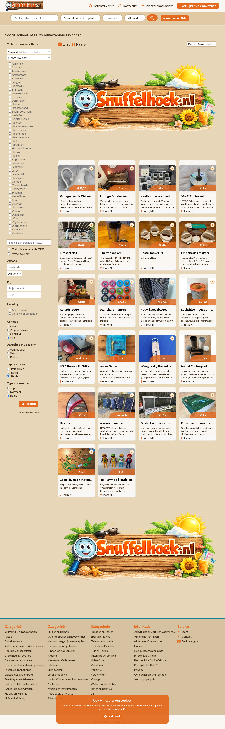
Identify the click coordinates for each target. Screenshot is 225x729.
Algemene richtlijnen (146, 636)
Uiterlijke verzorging (103, 655)
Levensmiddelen (57, 674)
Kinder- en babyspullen (61, 650)
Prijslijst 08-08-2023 (146, 665)
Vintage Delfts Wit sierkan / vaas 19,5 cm (88, 196)
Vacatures (97, 665)
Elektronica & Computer (19, 674)
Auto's (8, 636)
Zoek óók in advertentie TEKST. (28, 249)
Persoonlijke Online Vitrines (151, 660)
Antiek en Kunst (14, 641)
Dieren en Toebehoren (18, 669)
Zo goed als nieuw (20, 330)
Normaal (15, 391)
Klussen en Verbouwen (61, 660)
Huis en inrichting (15, 698)
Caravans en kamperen (18, 660)
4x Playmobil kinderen (116, 480)
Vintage (95, 679)
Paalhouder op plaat (155, 196)
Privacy (138, 669)
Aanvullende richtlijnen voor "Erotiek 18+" (159, 631)
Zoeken (31, 404)
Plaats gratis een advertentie (198, 6)
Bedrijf (14, 372)
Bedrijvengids (190, 641)
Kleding (52, 655)
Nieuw (13, 326)
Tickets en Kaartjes (102, 646)
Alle (12, 337)
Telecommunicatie (102, 641)
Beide (13, 376)
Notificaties (130, 5)
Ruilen (13, 356)
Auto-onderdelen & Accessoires (24, 646)
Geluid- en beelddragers (19, 688)
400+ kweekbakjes (154, 309)
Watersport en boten (103, 684)
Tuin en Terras (99, 650)
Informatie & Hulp (145, 655)
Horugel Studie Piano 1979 (118, 196)
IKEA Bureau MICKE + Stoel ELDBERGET (87, 366)
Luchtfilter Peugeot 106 (197, 309)
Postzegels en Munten (61, 693)
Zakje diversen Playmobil (77, 480)
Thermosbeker (110, 253)
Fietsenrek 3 (68, 253)
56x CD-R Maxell (193, 196)
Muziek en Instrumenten (62, 688)
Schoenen (53, 665)
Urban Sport (98, 660)
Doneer (138, 646)
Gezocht (14, 353)
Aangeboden (17, 349)
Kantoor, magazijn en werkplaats (67, 641)
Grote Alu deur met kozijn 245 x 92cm (167, 423)
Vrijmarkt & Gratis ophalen (21, 631)
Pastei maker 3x (152, 253)
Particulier (16, 368)
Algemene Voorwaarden (148, 641)
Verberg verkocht (20, 253)
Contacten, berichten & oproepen (24, 665)
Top (12, 388)
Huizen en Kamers (58, 631)
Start (185, 631)
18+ (93, 693)
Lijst (66, 44)
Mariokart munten (113, 309)
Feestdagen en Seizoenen (19, 679)
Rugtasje (66, 423)
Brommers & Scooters (18, 655)
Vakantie (96, 669)
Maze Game (108, 366)
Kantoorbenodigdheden (62, 646)
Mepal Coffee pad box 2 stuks (202, 366)
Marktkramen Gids (174, 18)
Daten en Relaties (101, 688)
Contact (187, 636)
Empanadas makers (195, 253)
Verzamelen (98, 674)
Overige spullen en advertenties (66, 636)
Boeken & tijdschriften (18, 650)
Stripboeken (55, 669)
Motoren (53, 684)
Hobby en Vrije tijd (16, 693)
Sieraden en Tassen (102, 631)
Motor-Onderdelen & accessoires (68, 679)
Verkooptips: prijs (145, 679)
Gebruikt (15, 333)
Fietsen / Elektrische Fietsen (21, 684)
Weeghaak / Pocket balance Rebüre (166, 366)
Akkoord (114, 716)
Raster (81, 44)
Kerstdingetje (69, 309)
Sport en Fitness (100, 636)
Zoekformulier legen (29, 412)
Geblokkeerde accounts (148, 650)
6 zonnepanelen (111, 423)
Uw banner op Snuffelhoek (150, 674)
